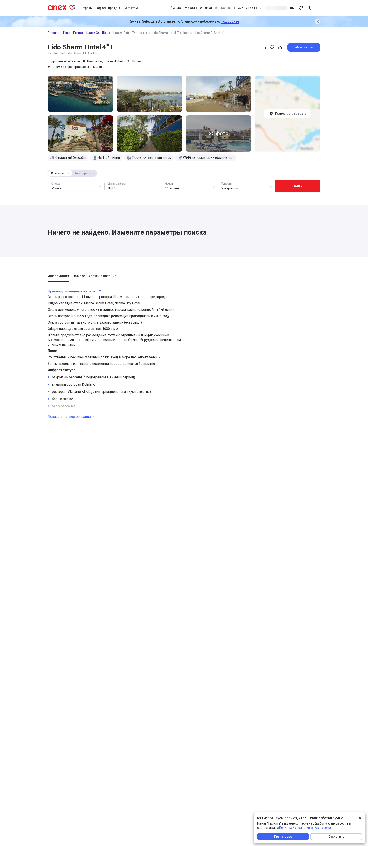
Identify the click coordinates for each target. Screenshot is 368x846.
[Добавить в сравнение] (264, 47)
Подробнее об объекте (64, 61)
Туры (66, 32)
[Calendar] (133, 186)
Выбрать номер (304, 47)
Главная (53, 32)
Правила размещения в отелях (72, 291)
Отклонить (336, 836)
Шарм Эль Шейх (98, 32)
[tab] (58, 278)
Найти (297, 186)
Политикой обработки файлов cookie (305, 827)
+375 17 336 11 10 (241, 8)
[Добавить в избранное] (272, 47)
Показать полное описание (69, 417)
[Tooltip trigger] (216, 8)
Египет (78, 32)
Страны (87, 8)
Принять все (283, 836)
